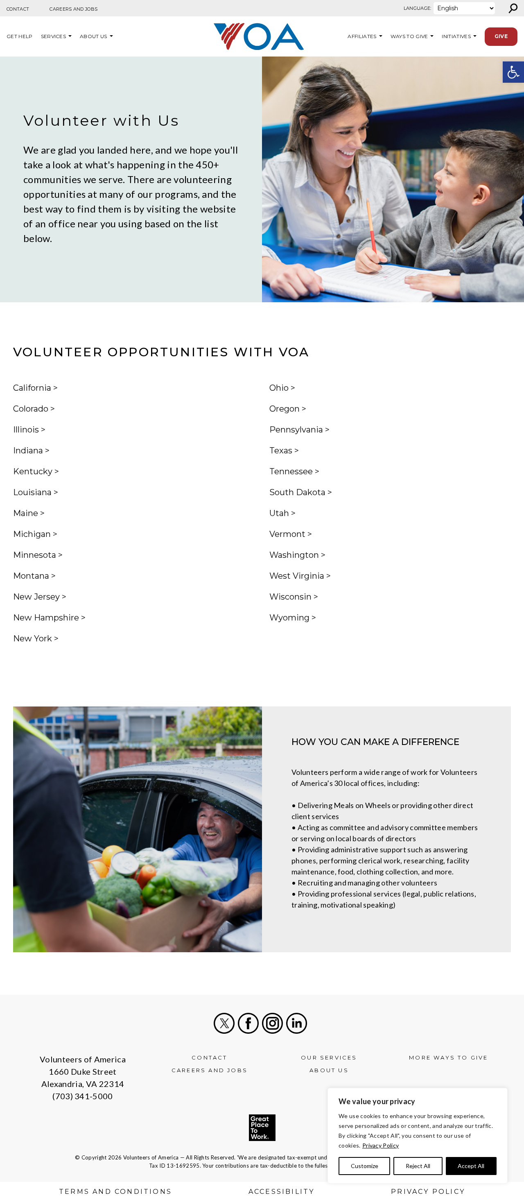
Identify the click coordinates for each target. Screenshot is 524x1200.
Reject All (418, 1165)
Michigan (32, 534)
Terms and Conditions (115, 1191)
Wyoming (289, 618)
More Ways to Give (448, 1057)
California (32, 388)
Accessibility (281, 1191)
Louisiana (32, 492)
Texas (280, 450)
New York (32, 638)
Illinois (26, 430)
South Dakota (297, 492)
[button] (513, 72)
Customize (364, 1165)
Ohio (279, 388)
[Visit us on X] (224, 1023)
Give (501, 36)
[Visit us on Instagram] (272, 1023)
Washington (294, 555)
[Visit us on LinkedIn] (296, 1023)
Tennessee (291, 471)
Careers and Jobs (73, 9)
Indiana (28, 450)
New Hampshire (46, 618)
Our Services (329, 1057)
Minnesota (34, 555)
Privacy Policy (380, 1145)
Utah (279, 513)
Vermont (287, 534)
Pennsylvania (296, 430)
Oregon (284, 409)
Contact (18, 9)
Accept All (471, 1165)
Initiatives (456, 36)
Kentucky (32, 471)
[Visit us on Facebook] (248, 1023)
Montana (31, 576)
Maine (25, 513)
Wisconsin (290, 597)
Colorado (30, 409)
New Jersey (36, 597)
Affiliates (361, 36)
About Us (93, 36)
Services (53, 36)
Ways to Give (409, 36)
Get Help (20, 36)
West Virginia (296, 576)
